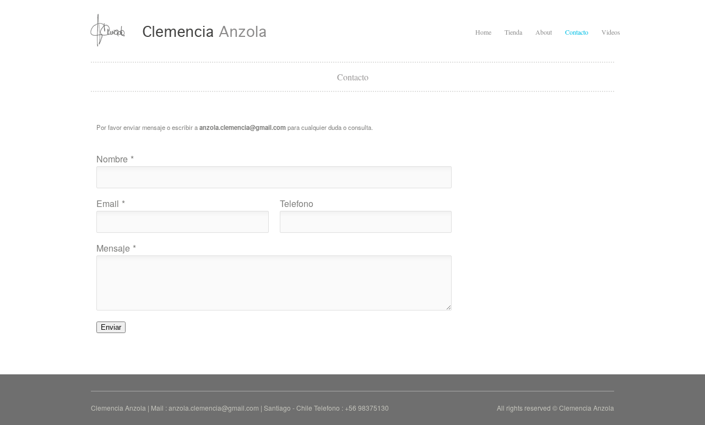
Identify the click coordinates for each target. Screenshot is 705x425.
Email (107, 203)
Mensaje (113, 248)
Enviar (111, 327)
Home (483, 32)
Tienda (513, 32)
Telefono (296, 203)
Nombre (112, 158)
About (543, 32)
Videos (610, 32)
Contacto (576, 32)
